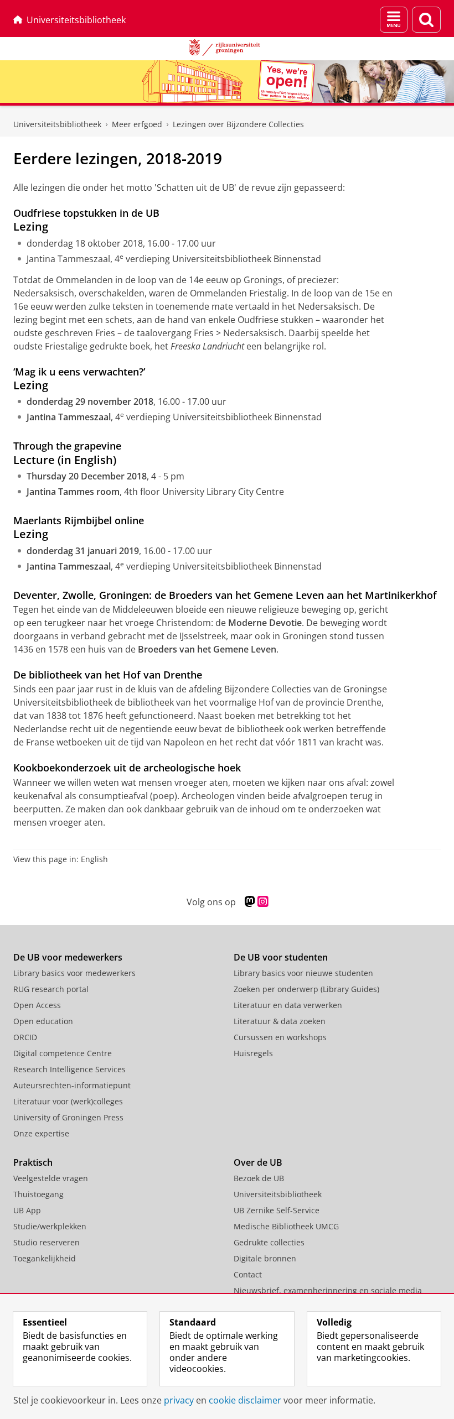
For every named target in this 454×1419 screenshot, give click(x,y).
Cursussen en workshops (280, 1037)
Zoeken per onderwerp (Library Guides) (306, 989)
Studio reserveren (46, 1242)
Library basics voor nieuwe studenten (303, 973)
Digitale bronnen (265, 1258)
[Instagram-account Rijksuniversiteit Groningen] (262, 901)
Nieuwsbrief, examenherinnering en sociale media (328, 1290)
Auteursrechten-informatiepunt (72, 1085)
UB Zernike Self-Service (276, 1210)
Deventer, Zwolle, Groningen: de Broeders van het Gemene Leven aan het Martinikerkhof (225, 595)
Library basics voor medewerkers (74, 973)
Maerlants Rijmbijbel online (78, 520)
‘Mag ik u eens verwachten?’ (79, 371)
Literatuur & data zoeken (280, 1021)
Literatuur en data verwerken (288, 1005)
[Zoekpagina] (426, 20)
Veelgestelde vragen (50, 1178)
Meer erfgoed (137, 124)
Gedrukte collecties (269, 1242)
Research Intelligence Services (69, 1069)
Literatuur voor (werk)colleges (68, 1101)
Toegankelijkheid (44, 1258)
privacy (179, 1400)
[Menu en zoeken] (393, 20)
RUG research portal (51, 989)
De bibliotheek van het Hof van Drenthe (107, 674)
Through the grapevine (67, 445)
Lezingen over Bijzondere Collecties (238, 124)
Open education (43, 1021)
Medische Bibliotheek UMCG (286, 1226)
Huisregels (253, 1053)
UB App (27, 1210)
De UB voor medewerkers (67, 957)
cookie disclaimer (245, 1400)
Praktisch (33, 1162)
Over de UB (258, 1162)
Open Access (37, 1005)
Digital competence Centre (62, 1053)
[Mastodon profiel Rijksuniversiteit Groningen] (250, 901)
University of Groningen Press (68, 1117)
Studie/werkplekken (49, 1226)
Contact (248, 1274)
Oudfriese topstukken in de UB (86, 212)
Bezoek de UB (259, 1178)
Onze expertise (41, 1133)
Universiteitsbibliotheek (76, 20)
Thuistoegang (38, 1194)
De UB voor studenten (281, 957)
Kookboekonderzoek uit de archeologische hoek (127, 767)
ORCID (25, 1037)
